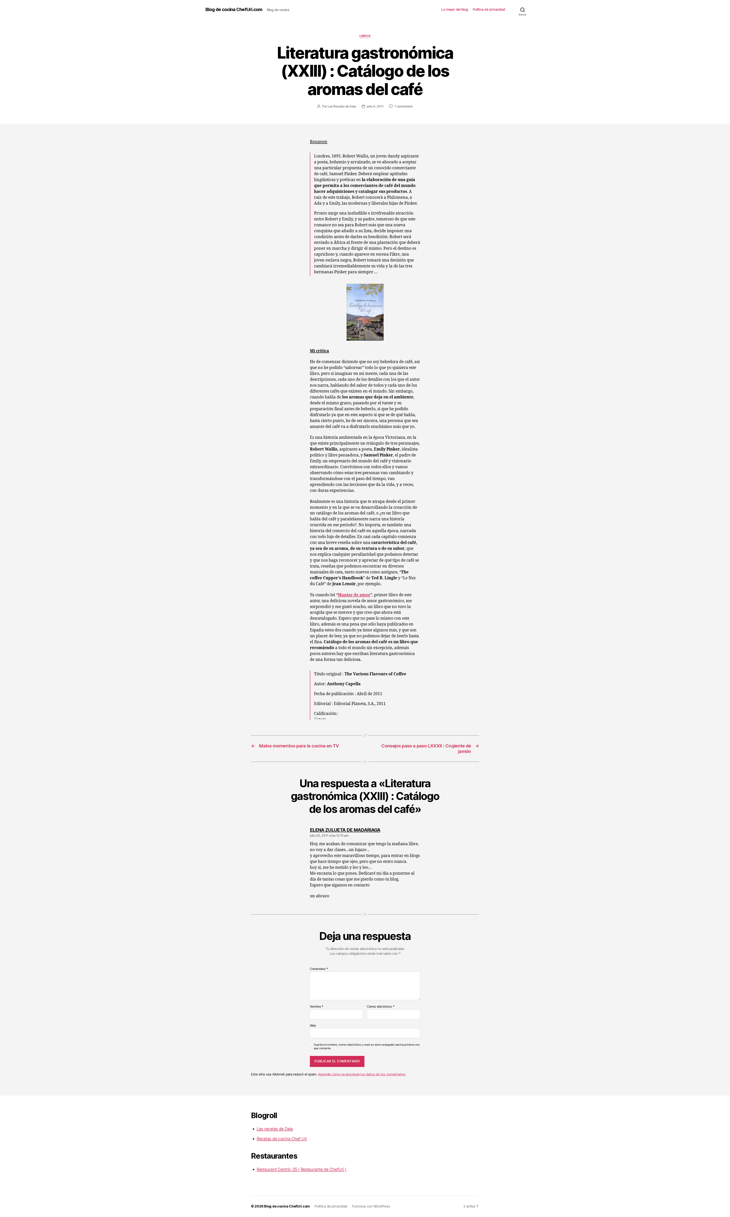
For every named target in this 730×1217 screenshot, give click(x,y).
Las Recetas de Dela (342, 106)
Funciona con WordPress (371, 1206)
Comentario (319, 969)
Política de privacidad (489, 9)
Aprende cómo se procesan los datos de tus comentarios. (362, 1074)
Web (313, 1025)
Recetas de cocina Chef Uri (282, 1138)
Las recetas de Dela (275, 1128)
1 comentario (403, 106)
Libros (365, 36)
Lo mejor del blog (454, 9)
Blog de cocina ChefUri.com (233, 9)
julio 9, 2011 (375, 106)
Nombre (316, 1006)
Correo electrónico (381, 1006)
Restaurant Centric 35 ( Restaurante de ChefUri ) (301, 1169)
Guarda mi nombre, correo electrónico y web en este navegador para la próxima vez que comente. (367, 1046)
